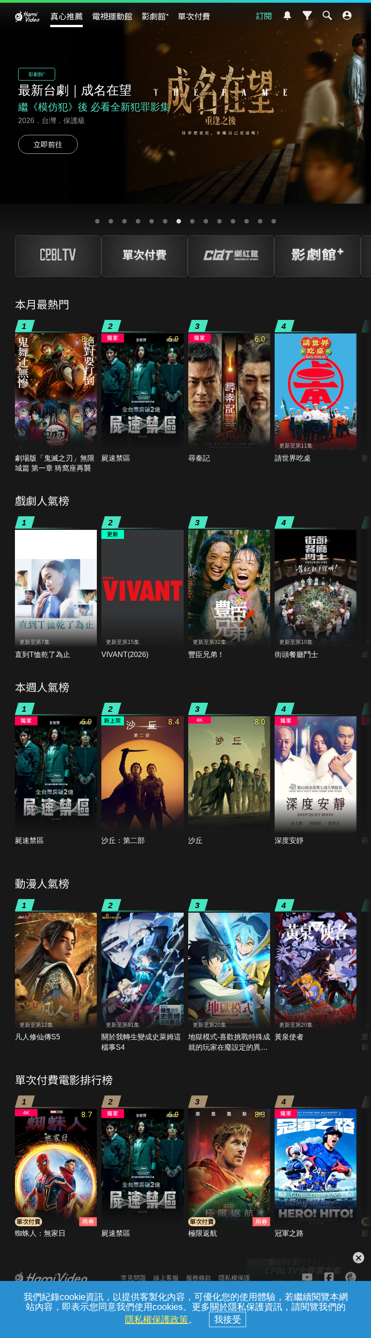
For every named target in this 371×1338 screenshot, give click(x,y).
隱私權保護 (234, 1277)
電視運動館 (112, 16)
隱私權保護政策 (156, 1319)
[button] (97, 221)
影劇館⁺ (155, 16)
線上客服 (166, 1277)
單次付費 (194, 16)
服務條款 (198, 1277)
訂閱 (264, 15)
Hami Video (27, 16)
